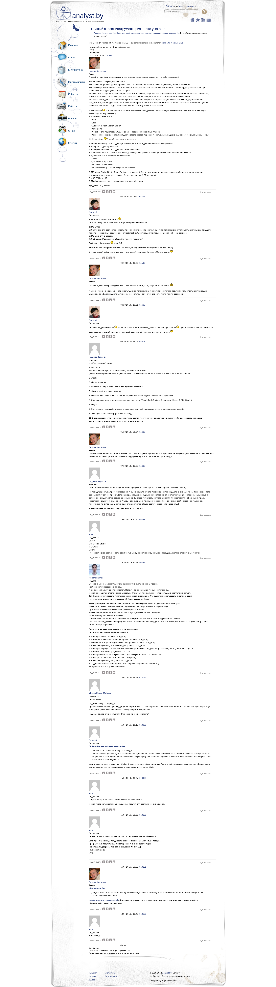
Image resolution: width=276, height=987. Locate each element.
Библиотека (75, 69)
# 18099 (142, 778)
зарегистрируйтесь (187, 6)
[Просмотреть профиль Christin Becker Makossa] (94, 690)
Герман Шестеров (97, 71)
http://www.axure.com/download (103, 900)
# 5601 (142, 341)
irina (164, 43)
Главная (73, 45)
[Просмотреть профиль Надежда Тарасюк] (94, 354)
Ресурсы (73, 118)
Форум (72, 57)
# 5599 (142, 263)
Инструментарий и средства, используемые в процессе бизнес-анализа (146, 33)
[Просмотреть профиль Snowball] (94, 209)
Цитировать (205, 192)
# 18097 (142, 677)
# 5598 (142, 197)
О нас (71, 130)
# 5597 (110, 55)
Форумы (108, 33)
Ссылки (72, 142)
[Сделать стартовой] (192, 19)
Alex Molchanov (96, 578)
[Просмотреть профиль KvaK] (94, 532)
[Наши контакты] (208, 19)
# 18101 (142, 867)
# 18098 (142, 725)
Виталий (93, 740)
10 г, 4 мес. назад (174, 43)
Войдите (170, 6)
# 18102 (142, 914)
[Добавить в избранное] (197, 19)
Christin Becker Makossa (100, 693)
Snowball (93, 212)
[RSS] (202, 19)
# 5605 (142, 562)
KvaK (91, 535)
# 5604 (142, 519)
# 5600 (142, 305)
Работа (72, 106)
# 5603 (142, 466)
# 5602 (142, 432)
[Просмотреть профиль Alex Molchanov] (94, 575)
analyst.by (87, 16)
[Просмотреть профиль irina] (94, 790)
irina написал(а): (97, 888)
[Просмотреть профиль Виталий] (94, 737)
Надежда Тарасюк (97, 357)
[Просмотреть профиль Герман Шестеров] (94, 68)
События (73, 94)
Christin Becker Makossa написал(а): (107, 746)
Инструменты (76, 81)
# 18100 (142, 815)
